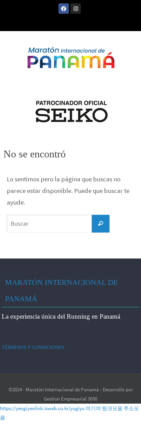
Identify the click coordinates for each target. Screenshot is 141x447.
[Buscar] (101, 224)
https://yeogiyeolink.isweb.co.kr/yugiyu (42, 408)
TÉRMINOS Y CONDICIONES (33, 347)
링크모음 (112, 408)
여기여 (93, 408)
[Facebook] (64, 8)
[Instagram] (75, 8)
